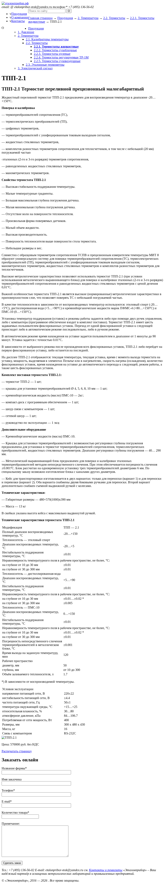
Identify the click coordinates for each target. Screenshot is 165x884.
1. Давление (26, 32)
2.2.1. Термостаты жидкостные (56, 46)
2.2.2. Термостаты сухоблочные (55, 50)
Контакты (18, 21)
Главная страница (40, 18)
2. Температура (88, 18)
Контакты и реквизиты (105, 870)
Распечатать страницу (17, 751)
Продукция (19, 13)
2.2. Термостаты (114, 18)
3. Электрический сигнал (35, 68)
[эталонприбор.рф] (15, 3)
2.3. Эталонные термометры (45, 64)
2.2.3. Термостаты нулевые (52, 53)
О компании (19, 17)
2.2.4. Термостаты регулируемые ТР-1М (61, 57)
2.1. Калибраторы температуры (47, 39)
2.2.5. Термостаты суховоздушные (57, 61)
